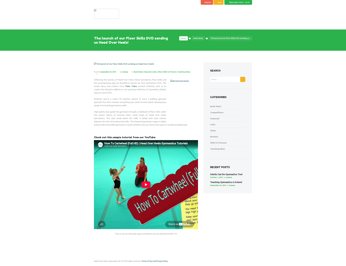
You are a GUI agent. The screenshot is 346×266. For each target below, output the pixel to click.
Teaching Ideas (183, 72)
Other (159, 72)
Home (183, 38)
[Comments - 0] (100, 74)
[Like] (103, 74)
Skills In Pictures (170, 72)
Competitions (217, 112)
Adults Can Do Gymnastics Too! (226, 174)
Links (154, 72)
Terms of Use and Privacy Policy (155, 261)
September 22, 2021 (218, 185)
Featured (147, 72)
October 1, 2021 (216, 177)
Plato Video (131, 86)
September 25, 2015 (108, 72)
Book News (198, 38)
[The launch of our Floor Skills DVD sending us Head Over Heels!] (146, 64)
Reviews (214, 137)
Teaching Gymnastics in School (226, 182)
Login (219, 2)
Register (208, 2)
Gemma (125, 72)
